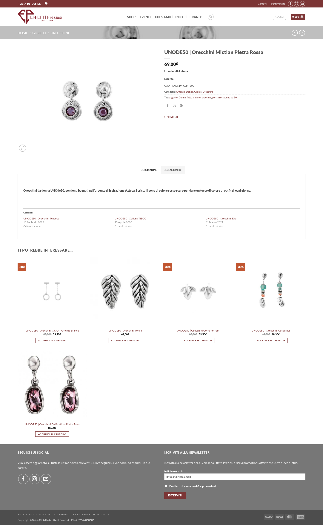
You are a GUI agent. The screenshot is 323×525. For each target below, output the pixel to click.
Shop (131, 17)
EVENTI (145, 17)
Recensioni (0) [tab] (173, 169)
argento (173, 97)
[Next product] (295, 33)
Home (23, 33)
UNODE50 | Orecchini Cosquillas (271, 330)
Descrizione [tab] (149, 169)
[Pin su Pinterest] (181, 106)
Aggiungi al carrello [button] (52, 340)
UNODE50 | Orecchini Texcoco (41, 218)
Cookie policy (81, 514)
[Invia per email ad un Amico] (174, 106)
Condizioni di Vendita (40, 514)
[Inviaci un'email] (302, 3)
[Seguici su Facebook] (290, 3)
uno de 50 (231, 97)
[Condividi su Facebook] (168, 106)
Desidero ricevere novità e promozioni (192, 486)
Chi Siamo (163, 17)
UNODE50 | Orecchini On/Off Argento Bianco (52, 330)
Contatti (262, 3)
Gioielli (39, 33)
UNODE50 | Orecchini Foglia (125, 330)
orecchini (206, 97)
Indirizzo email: (173, 471)
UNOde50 (171, 117)
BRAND (195, 17)
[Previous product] (302, 33)
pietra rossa (218, 97)
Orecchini (59, 33)
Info (179, 17)
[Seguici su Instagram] (296, 3)
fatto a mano (194, 97)
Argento (180, 91)
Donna (189, 91)
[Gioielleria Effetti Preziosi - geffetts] (40, 16)
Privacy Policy (102, 514)
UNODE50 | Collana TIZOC (130, 218)
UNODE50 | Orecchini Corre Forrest (198, 330)
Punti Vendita (278, 3)
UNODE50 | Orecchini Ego (221, 218)
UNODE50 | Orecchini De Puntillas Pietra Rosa (52, 424)
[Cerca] (211, 17)
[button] (279, 17)
